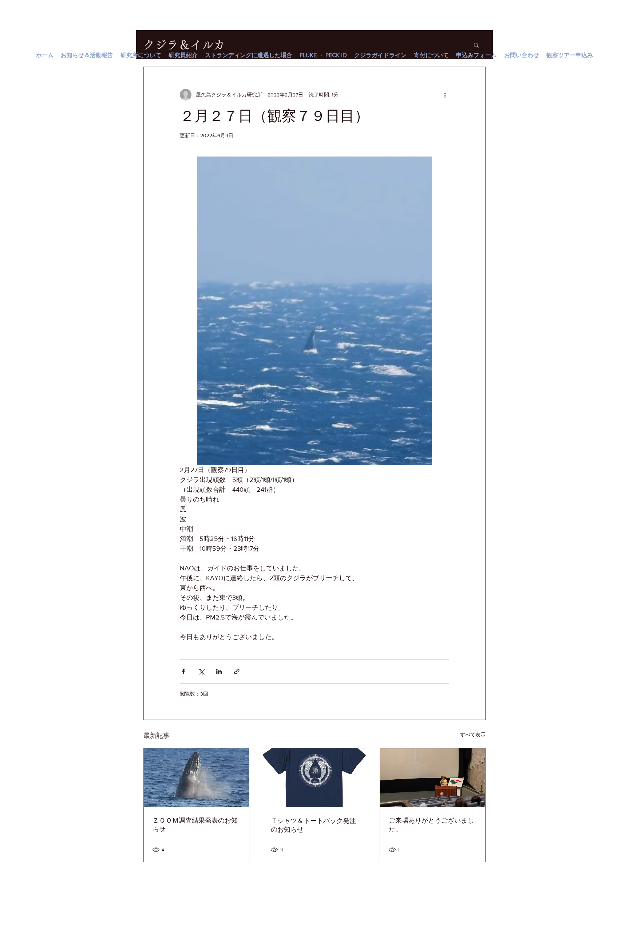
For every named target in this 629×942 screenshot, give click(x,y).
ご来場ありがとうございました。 (431, 824)
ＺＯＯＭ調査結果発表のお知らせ (195, 824)
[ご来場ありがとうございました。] (432, 777)
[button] (476, 45)
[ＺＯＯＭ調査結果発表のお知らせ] (196, 777)
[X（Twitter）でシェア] (201, 671)
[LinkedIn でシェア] (218, 671)
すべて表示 (473, 734)
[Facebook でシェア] (183, 671)
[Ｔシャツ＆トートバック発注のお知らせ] (314, 777)
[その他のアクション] (444, 94)
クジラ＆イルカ (184, 45)
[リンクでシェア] (236, 671)
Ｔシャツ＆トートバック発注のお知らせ (313, 825)
